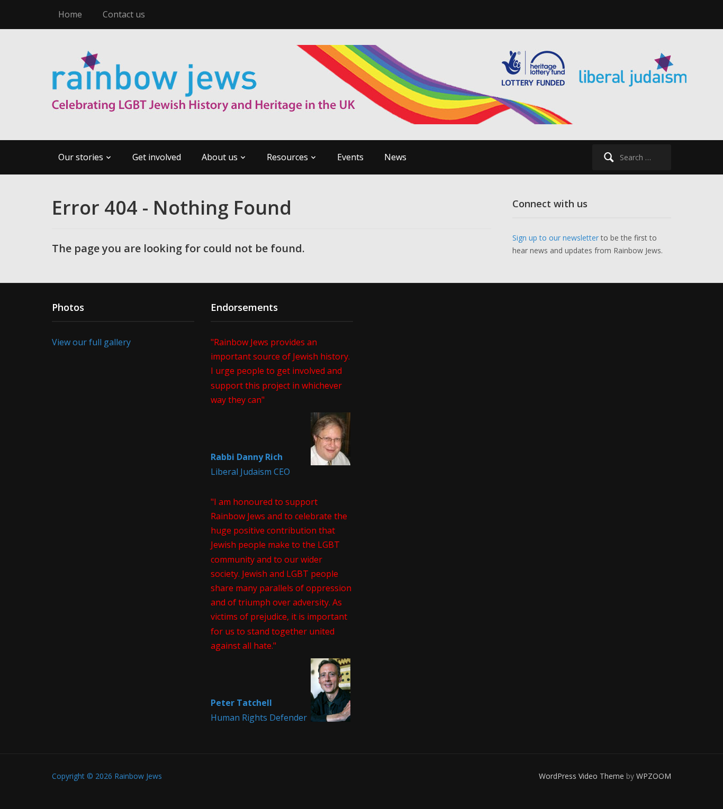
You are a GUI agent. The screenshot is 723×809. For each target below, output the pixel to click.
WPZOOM (653, 776)
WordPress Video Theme (581, 776)
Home (70, 14)
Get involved (156, 157)
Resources (287, 157)
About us (220, 157)
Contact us (124, 14)
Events (350, 157)
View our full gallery (91, 342)
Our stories (80, 157)
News (395, 157)
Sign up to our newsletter (555, 238)
